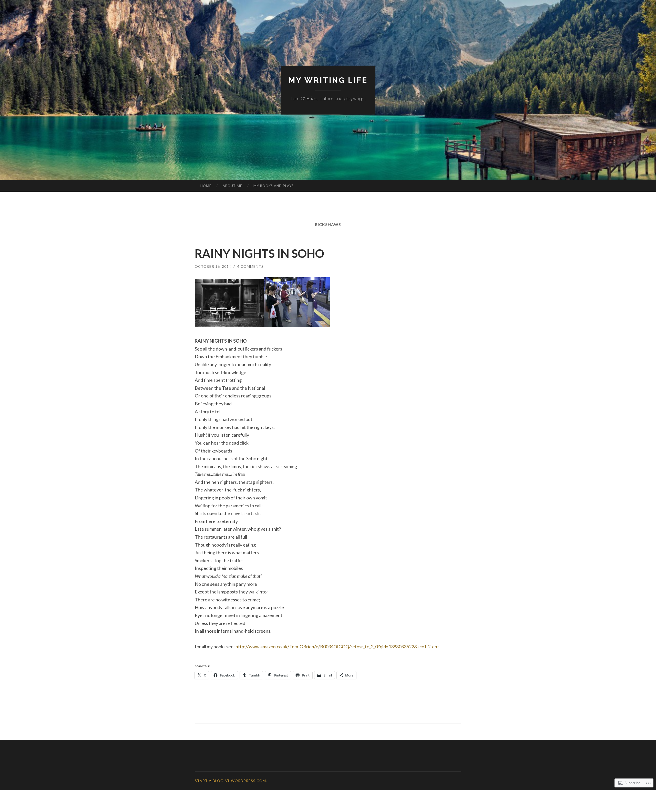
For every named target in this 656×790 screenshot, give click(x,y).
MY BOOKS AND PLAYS (273, 186)
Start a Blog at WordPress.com (230, 780)
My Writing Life (328, 80)
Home (205, 186)
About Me (232, 186)
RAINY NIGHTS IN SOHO (259, 253)
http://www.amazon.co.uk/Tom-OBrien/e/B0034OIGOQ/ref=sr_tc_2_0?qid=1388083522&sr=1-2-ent (337, 646)
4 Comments (250, 266)
